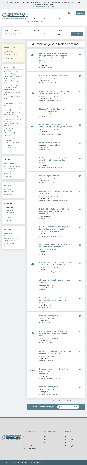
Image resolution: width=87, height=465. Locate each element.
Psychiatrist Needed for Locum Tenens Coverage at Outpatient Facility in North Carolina (54, 333)
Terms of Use (70, 437)
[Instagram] (14, 445)
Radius (60, 30)
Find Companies (50, 19)
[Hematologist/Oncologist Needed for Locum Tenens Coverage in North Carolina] (32, 93)
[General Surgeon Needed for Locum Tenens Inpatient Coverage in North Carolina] (32, 299)
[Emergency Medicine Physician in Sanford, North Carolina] (32, 370)
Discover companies (30, 443)
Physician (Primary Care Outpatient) (52, 109)
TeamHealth (51, 374)
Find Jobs (37, 19)
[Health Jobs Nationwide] (15, 16)
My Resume (27, 437)
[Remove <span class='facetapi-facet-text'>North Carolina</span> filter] (5, 54)
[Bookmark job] (80, 53)
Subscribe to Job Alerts (69, 407)
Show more (8, 176)
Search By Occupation (31, 446)
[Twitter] (7, 445)
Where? (37, 30)
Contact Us (69, 443)
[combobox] (18, 34)
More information (39, 7)
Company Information (73, 446)
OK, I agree (51, 7)
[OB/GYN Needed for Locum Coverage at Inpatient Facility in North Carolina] (32, 228)
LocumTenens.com (53, 63)
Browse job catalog (29, 449)
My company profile (51, 437)
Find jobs (26, 440)
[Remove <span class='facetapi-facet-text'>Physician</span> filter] (5, 52)
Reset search (10, 58)
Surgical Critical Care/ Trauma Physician (53, 76)
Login (70, 13)
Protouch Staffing (52, 196)
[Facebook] (3, 445)
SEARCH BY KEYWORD (12, 30)
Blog (60, 19)
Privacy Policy (70, 440)
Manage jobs (48, 440)
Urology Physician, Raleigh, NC (50, 142)
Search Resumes (50, 443)
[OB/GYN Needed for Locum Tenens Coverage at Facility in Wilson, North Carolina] (32, 159)
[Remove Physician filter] (7, 145)
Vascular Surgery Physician (49, 176)
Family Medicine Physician (48, 316)
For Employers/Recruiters (35, 21)
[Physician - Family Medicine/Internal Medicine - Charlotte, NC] (32, 193)
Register (80, 13)
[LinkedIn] (10, 445)
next (69, 401)
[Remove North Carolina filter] (5, 208)
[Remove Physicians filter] (5, 140)
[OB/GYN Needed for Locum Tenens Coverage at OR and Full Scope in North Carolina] (32, 264)
